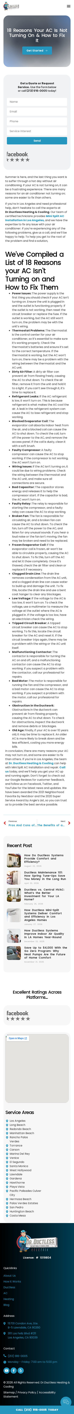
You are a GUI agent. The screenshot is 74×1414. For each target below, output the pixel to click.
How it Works (12, 1281)
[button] (68, 6)
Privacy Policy (27, 1392)
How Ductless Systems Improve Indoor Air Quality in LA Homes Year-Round (44, 934)
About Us (9, 1276)
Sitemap (9, 1392)
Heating (8, 1299)
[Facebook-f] (13, 1370)
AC (5, 1293)
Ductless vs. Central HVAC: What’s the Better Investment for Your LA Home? (44, 895)
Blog (6, 1305)
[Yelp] (21, 1370)
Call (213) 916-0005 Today (37, 1410)
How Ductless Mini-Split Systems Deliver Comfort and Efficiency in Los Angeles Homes (43, 915)
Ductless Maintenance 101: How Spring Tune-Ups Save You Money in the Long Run (45, 875)
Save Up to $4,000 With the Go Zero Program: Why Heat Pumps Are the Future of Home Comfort (45, 953)
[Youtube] (6, 1370)
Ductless (9, 1287)
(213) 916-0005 (37, 90)
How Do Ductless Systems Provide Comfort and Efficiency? (44, 858)
